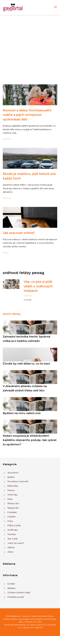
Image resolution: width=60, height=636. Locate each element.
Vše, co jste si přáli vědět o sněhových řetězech (38, 286)
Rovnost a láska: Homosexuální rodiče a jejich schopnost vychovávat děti (27, 114)
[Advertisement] (30, 46)
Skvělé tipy (7, 139)
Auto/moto (7, 198)
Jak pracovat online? (19, 233)
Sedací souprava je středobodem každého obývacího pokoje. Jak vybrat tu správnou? (30, 440)
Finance (6, 252)
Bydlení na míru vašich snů (21, 413)
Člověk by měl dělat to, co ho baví (26, 363)
